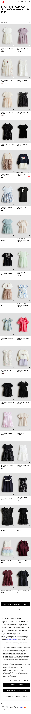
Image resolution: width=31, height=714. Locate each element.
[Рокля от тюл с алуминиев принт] (23, 516)
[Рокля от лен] (23, 419)
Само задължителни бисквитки (16, 690)
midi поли (13, 631)
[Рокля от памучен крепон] (23, 291)
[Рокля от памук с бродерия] (7, 259)
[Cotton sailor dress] (7, 484)
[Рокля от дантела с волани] (23, 548)
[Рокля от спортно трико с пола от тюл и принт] (23, 161)
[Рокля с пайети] (7, 357)
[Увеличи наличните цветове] (2, 83)
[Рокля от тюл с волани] (23, 99)
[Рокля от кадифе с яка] (23, 389)
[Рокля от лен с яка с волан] (23, 226)
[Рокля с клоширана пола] (7, 194)
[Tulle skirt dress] (7, 35)
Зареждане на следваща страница (15, 604)
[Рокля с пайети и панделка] (23, 67)
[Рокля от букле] (23, 194)
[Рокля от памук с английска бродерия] (23, 452)
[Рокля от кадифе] (23, 131)
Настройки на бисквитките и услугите (16, 696)
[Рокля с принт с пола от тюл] (23, 357)
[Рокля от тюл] (7, 161)
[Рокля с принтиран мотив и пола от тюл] (7, 291)
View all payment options (6, 709)
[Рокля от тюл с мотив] (7, 67)
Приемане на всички (17, 684)
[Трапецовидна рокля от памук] (7, 324)
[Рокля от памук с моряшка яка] (7, 419)
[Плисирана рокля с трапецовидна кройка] (7, 516)
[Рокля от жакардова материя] (23, 578)
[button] (22, 172)
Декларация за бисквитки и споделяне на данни (17, 680)
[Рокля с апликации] (7, 389)
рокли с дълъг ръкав (11, 639)
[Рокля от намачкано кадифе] (7, 131)
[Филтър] (29, 22)
